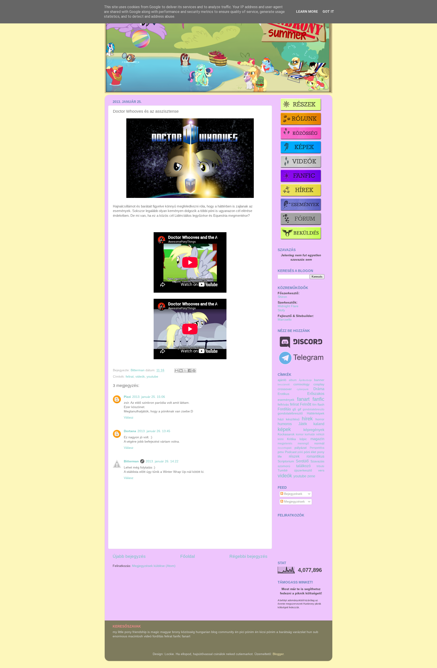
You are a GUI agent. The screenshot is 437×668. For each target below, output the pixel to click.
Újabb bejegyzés (129, 556)
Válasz (128, 417)
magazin (317, 439)
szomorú (284, 466)
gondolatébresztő (290, 413)
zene (311, 476)
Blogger (278, 654)
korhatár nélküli (314, 434)
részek (294, 456)
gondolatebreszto (313, 409)
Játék (302, 424)
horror (319, 419)
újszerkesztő (303, 470)
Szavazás (317, 461)
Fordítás (284, 409)
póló (300, 452)
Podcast (291, 452)
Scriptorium (286, 461)
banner (319, 380)
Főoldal (187, 556)
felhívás (283, 404)
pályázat (301, 447)
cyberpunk (303, 389)
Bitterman (138, 370)
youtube (152, 376)
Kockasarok (286, 434)
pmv (281, 452)
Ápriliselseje (305, 380)
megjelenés (285, 443)
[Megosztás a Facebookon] (189, 370)
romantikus (315, 456)
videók (140, 376)
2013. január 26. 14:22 (162, 461)
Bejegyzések (292, 494)
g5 (294, 409)
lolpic (303, 439)
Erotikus (283, 394)
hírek (307, 418)
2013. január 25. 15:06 (148, 397)
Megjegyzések (294, 501)
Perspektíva (317, 447)
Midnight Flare (288, 306)
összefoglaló (285, 447)
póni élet (310, 452)
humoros (285, 424)
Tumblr (283, 470)
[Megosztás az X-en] (185, 370)
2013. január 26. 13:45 (153, 431)
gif (299, 409)
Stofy (281, 310)
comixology (301, 384)
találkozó (303, 466)
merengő (303, 443)
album (293, 380)
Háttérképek (315, 413)
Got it (328, 12)
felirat (130, 376)
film (314, 404)
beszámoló (284, 384)
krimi (281, 439)
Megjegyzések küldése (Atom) (153, 566)
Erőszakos (315, 393)
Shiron (282, 297)
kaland (318, 424)
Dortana (130, 431)
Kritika (291, 439)
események (286, 399)
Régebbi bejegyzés (248, 556)
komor (300, 434)
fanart (303, 399)
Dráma (318, 389)
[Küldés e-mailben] (176, 370)
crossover (285, 389)
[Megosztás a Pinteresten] (194, 370)
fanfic (318, 399)
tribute (320, 466)
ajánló (282, 380)
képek (284, 429)
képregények (313, 430)
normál (319, 443)
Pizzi (127, 397)
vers (321, 470)
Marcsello (285, 319)
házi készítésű (289, 419)
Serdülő (302, 461)
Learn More (307, 12)
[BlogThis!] (181, 370)
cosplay (318, 384)
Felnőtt (305, 404)
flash (321, 404)
